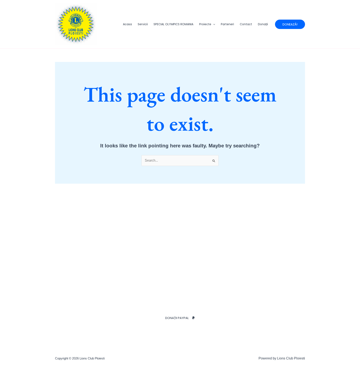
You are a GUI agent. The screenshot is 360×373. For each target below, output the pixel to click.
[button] (213, 24)
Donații (263, 24)
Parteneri (227, 24)
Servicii (143, 24)
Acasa (127, 24)
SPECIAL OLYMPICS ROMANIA (173, 24)
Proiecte (205, 24)
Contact (246, 24)
